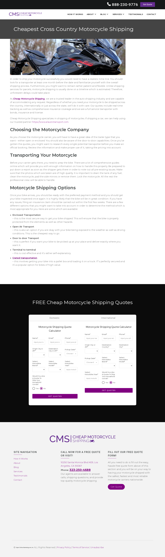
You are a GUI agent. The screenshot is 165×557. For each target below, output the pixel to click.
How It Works (21, 459)
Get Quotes (55, 396)
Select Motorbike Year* (69, 363)
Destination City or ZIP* (53, 350)
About (17, 463)
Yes (37, 388)
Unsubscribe (97, 547)
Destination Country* (106, 346)
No (44, 388)
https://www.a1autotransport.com (50, 122)
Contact (18, 480)
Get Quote (116, 487)
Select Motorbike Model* (53, 363)
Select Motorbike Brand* (36, 363)
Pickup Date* (70, 350)
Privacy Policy (64, 547)
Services (18, 471)
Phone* (68, 338)
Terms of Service (80, 547)
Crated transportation (24, 258)
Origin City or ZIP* (37, 350)
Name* (35, 338)
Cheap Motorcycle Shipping (29, 98)
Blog (16, 467)
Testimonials (20, 475)
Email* (51, 338)
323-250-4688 (79, 470)
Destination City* (123, 346)
